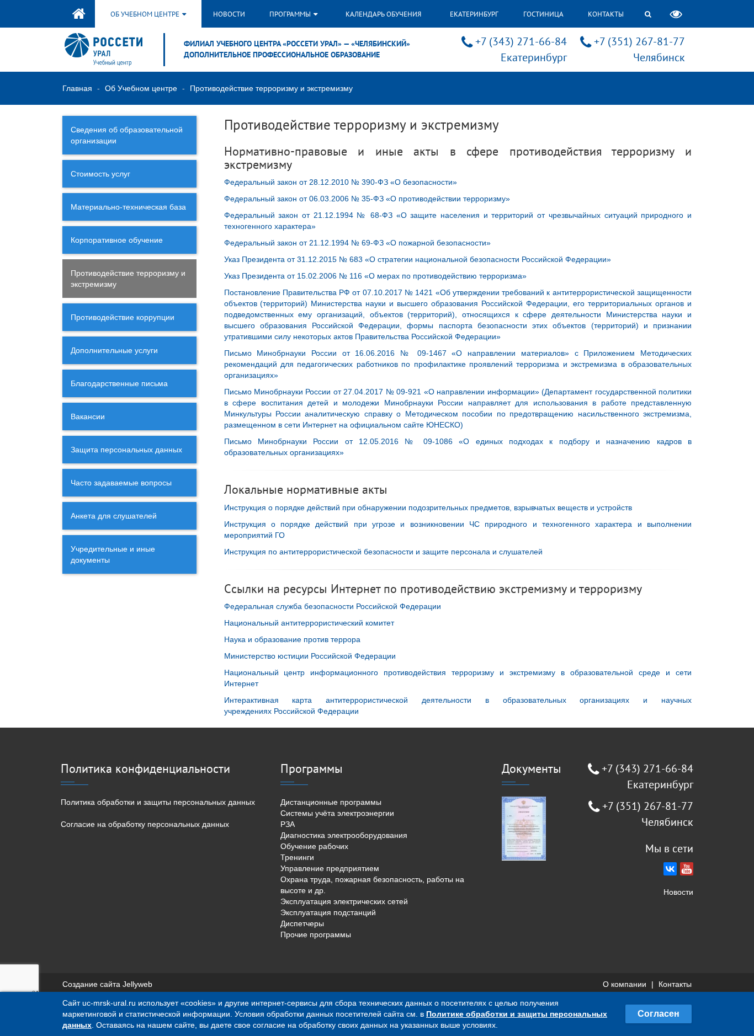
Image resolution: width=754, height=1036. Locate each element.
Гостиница (543, 14)
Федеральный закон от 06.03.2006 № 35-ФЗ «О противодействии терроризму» (367, 198)
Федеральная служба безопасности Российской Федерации (332, 606)
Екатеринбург (474, 14)
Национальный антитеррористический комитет (309, 622)
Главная (77, 88)
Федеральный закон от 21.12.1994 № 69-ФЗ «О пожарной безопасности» (357, 242)
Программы (290, 14)
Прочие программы (315, 934)
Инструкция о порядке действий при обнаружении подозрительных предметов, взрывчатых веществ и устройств (428, 507)
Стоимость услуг (100, 173)
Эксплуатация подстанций (328, 912)
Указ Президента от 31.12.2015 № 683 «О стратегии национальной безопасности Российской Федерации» (417, 259)
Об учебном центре (145, 14)
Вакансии (88, 416)
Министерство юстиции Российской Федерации (310, 655)
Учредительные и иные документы (113, 554)
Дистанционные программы (330, 802)
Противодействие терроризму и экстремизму (128, 279)
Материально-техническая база (128, 206)
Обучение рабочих (314, 846)
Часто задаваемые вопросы (121, 482)
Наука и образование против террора (292, 639)
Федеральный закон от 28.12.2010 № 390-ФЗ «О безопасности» (340, 182)
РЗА (287, 824)
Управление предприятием (329, 868)
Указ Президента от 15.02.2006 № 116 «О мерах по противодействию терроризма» (375, 275)
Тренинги (297, 857)
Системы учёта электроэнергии (337, 813)
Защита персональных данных (126, 449)
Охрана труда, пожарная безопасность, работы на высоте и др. (372, 885)
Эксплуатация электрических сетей (344, 901)
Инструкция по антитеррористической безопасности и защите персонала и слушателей (383, 551)
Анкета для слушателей (114, 515)
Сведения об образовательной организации (127, 135)
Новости (229, 14)
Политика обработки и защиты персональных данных (158, 802)
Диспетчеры (302, 923)
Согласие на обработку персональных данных (145, 824)
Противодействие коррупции (122, 317)
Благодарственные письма (119, 383)
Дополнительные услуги (114, 350)
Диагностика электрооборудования (343, 835)
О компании (624, 984)
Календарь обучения (383, 14)
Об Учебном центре (141, 88)
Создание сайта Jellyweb (107, 984)
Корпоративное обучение (117, 240)
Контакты (606, 14)
